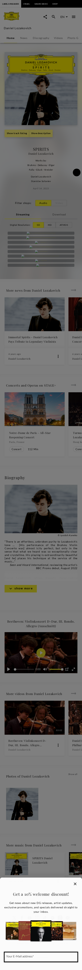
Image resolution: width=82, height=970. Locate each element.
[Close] (75, 884)
